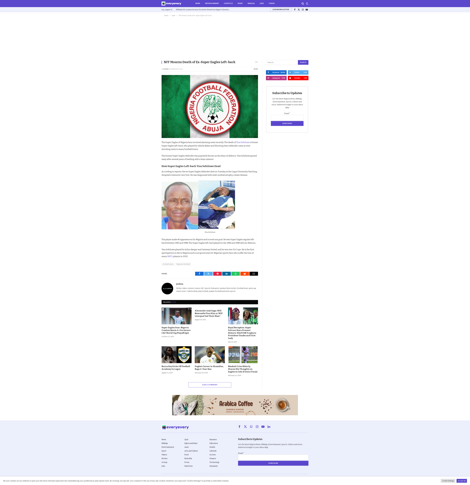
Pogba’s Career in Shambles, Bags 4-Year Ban (209, 367)
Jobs (262, 3)
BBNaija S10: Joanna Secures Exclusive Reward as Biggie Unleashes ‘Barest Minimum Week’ (203, 10)
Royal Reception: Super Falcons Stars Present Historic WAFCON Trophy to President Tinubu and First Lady (242, 332)
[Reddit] (153, 165)
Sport (240, 3)
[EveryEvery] (171, 3)
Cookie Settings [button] (448, 481)
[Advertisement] (235, 38)
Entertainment (212, 3)
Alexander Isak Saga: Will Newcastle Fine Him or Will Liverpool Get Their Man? (209, 313)
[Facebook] (153, 148)
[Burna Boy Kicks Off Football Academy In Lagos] (177, 354)
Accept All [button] (461, 481)
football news (168, 264)
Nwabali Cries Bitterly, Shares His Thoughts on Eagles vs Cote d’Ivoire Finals (243, 369)
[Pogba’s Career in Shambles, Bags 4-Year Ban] (210, 354)
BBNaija (251, 3)
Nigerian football (183, 264)
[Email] (153, 176)
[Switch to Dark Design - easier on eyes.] (307, 3)
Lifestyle (228, 3)
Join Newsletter (281, 9)
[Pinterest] (153, 159)
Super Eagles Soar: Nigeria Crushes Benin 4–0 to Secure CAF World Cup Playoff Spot (176, 330)
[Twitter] (153, 154)
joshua (166, 69)
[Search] (302, 3)
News (197, 3)
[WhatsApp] (153, 171)
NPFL (170, 256)
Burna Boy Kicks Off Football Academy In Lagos (176, 367)
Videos (272, 3)
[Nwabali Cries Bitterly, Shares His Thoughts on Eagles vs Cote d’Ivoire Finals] (243, 354)
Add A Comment (209, 385)
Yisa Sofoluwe (243, 142)
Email (287, 113)
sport (256, 69)
